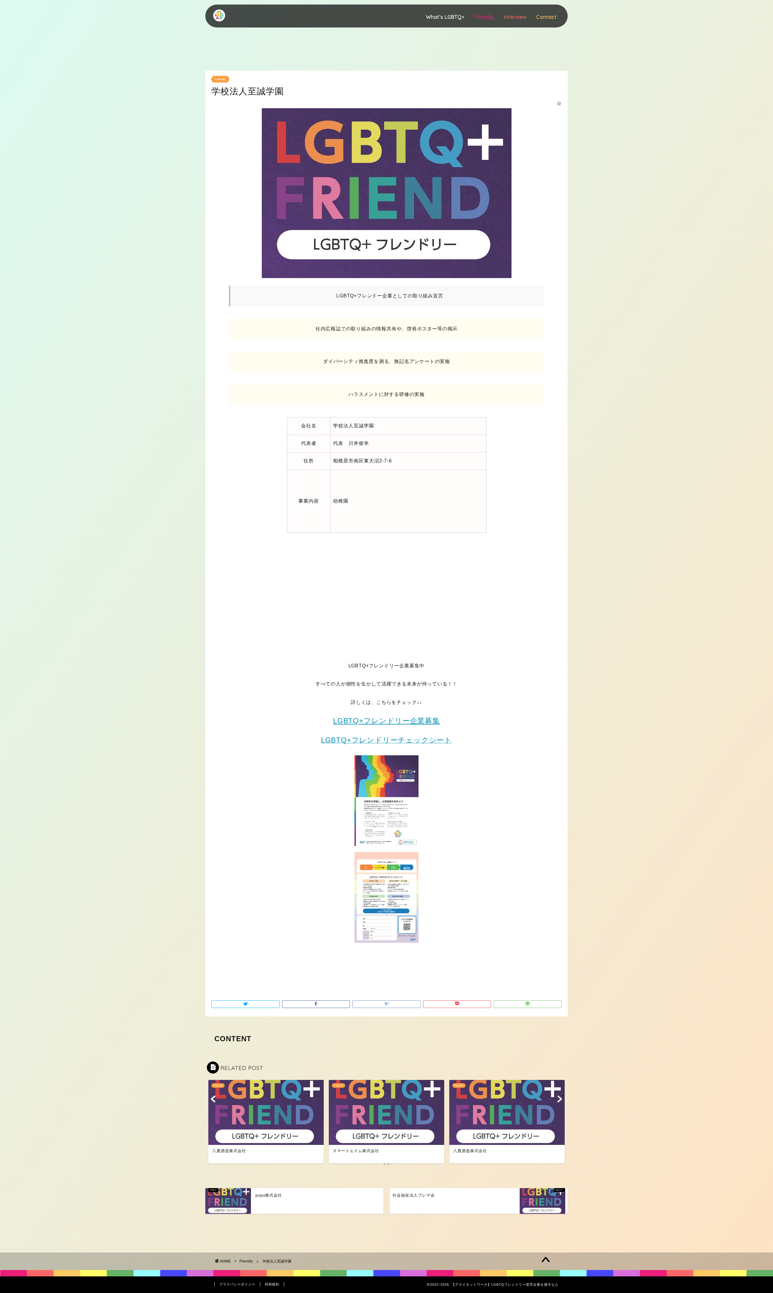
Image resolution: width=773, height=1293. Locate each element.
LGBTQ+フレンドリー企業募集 (386, 721)
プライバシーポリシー (237, 1284)
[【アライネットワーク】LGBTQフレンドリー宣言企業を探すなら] (218, 22)
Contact (546, 17)
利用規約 (272, 1284)
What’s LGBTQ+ (445, 17)
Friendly (484, 17)
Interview (515, 17)
